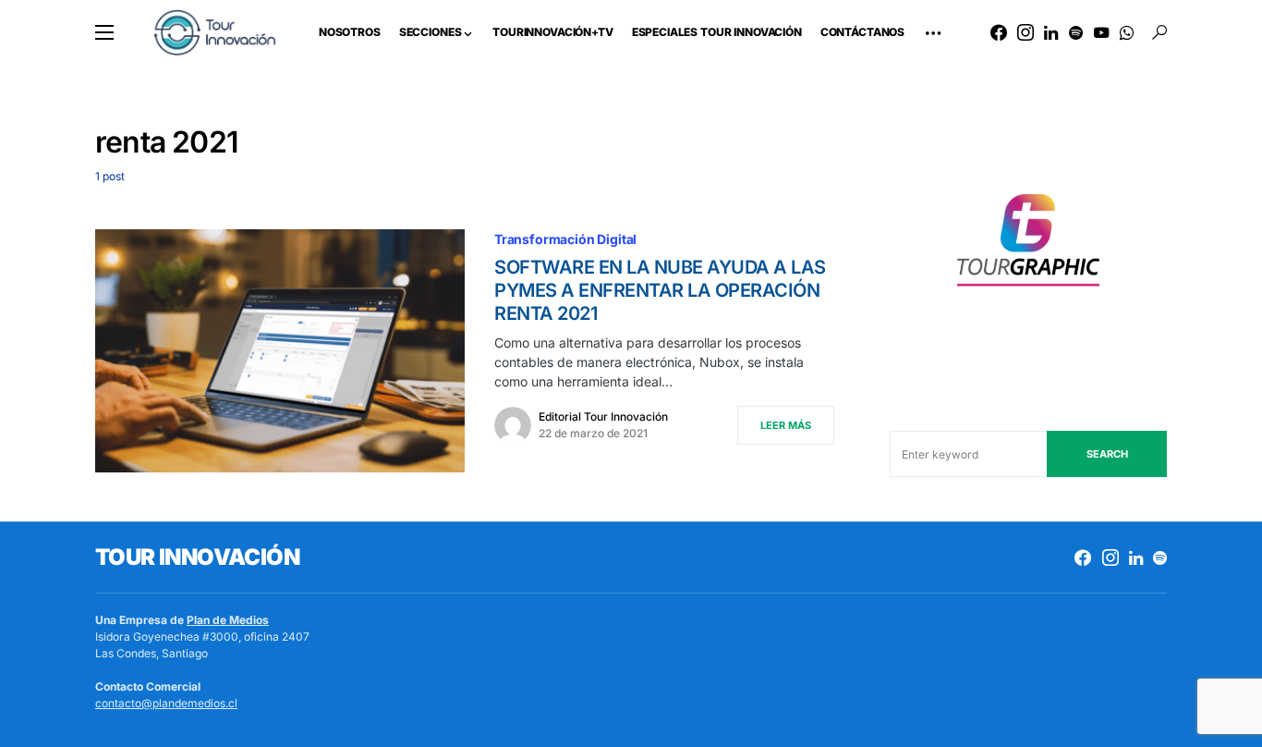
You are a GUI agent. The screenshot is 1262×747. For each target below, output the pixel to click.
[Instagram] (1025, 32)
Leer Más (785, 425)
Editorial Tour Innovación (603, 416)
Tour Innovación (197, 557)
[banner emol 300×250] (1028, 245)
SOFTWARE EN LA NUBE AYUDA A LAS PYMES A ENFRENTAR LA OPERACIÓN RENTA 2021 (660, 290)
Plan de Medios (228, 620)
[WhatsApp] (1127, 32)
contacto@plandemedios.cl (166, 703)
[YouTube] (1101, 32)
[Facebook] (998, 32)
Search (1107, 453)
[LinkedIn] (1051, 32)
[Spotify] (1076, 32)
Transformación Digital (565, 239)
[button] (104, 32)
